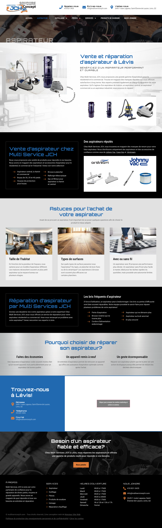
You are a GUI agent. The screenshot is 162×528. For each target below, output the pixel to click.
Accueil (29, 18)
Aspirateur (42, 18)
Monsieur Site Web (72, 514)
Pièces (75, 18)
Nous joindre (130, 18)
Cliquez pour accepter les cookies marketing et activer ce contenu (113, 403)
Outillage (59, 18)
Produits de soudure (110, 18)
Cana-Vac (120, 152)
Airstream (131, 152)
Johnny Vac (110, 152)
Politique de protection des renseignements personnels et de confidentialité (37, 518)
